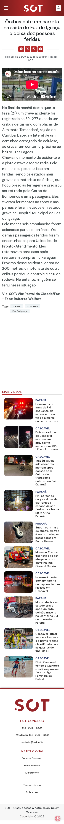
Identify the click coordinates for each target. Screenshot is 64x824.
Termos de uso (32, 785)
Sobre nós (32, 792)
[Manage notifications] (57, 818)
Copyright (26, 816)
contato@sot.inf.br (32, 742)
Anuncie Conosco (32, 758)
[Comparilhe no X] (27, 49)
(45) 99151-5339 (32, 727)
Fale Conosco (32, 765)
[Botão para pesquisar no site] (58, 8)
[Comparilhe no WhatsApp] (34, 49)
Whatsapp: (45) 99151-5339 (32, 735)
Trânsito (16, 306)
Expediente (32, 772)
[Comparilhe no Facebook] (21, 49)
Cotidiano (32, 306)
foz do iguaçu (20, 311)
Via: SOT (9, 294)
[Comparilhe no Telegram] (40, 49)
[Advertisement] (32, 353)
